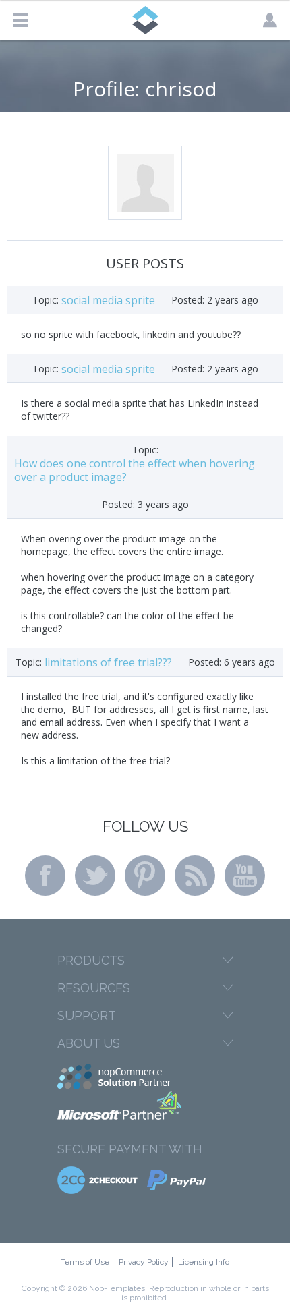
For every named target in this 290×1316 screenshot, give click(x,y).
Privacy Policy (144, 1262)
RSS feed (195, 875)
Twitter (95, 875)
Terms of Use (85, 1262)
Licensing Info (203, 1262)
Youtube (245, 875)
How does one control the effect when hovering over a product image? (134, 470)
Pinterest (145, 875)
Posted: (187, 299)
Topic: (45, 299)
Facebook (45, 875)
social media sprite (108, 300)
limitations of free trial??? (108, 662)
